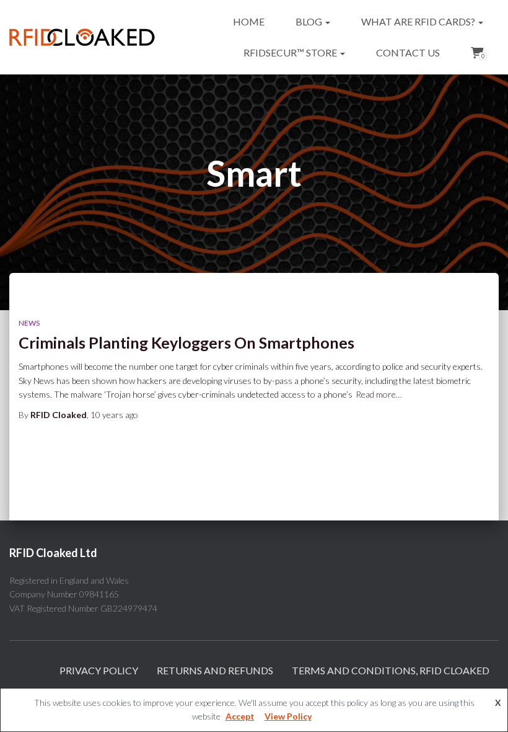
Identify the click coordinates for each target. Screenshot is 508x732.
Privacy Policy (98, 670)
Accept (240, 716)
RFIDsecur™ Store (291, 52)
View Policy (288, 716)
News (29, 323)
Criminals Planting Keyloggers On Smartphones (186, 342)
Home (249, 21)
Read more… (379, 394)
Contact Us (408, 52)
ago (114, 414)
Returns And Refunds (215, 670)
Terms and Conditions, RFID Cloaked (390, 670)
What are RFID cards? (419, 21)
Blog (310, 21)
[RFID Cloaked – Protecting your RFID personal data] (82, 37)
